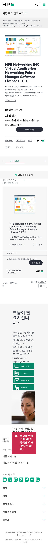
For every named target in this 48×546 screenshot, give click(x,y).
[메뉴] (44, 4)
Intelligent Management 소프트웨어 (14, 23)
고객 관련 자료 (9, 512)
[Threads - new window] (21, 480)
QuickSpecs (9, 140)
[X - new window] (10, 480)
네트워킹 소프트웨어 (31, 20)
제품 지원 (24, 373)
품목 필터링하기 (25, 174)
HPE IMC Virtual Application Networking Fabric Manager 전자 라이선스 (25, 238)
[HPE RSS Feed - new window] (38, 480)
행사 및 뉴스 (8, 504)
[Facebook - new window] (27, 480)
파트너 (6, 520)
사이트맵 (24, 542)
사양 (30, 140)
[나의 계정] (36, 4)
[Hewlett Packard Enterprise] (8, 4)
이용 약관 (18, 539)
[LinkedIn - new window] (5, 480)
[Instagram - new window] (16, 480)
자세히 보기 (10, 100)
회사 (5, 488)
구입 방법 (24, 387)
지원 (5, 496)
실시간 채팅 (25, 366)
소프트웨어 (18, 20)
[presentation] (45, 161)
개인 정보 (8, 539)
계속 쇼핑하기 (7, 20)
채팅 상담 (19, 147)
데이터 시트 (20, 140)
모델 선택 (29, 129)
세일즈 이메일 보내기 (14, 462)
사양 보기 (10, 253)
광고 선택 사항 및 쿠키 (32, 539)
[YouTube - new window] (32, 480)
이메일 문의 (25, 380)
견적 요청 (35, 262)
